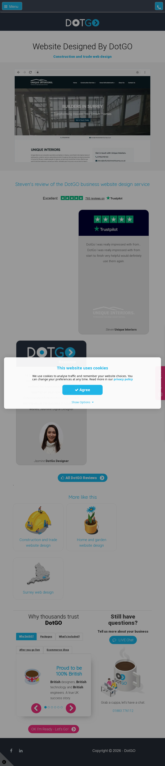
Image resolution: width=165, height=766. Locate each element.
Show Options (82, 402)
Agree (84, 389)
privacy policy (123, 379)
